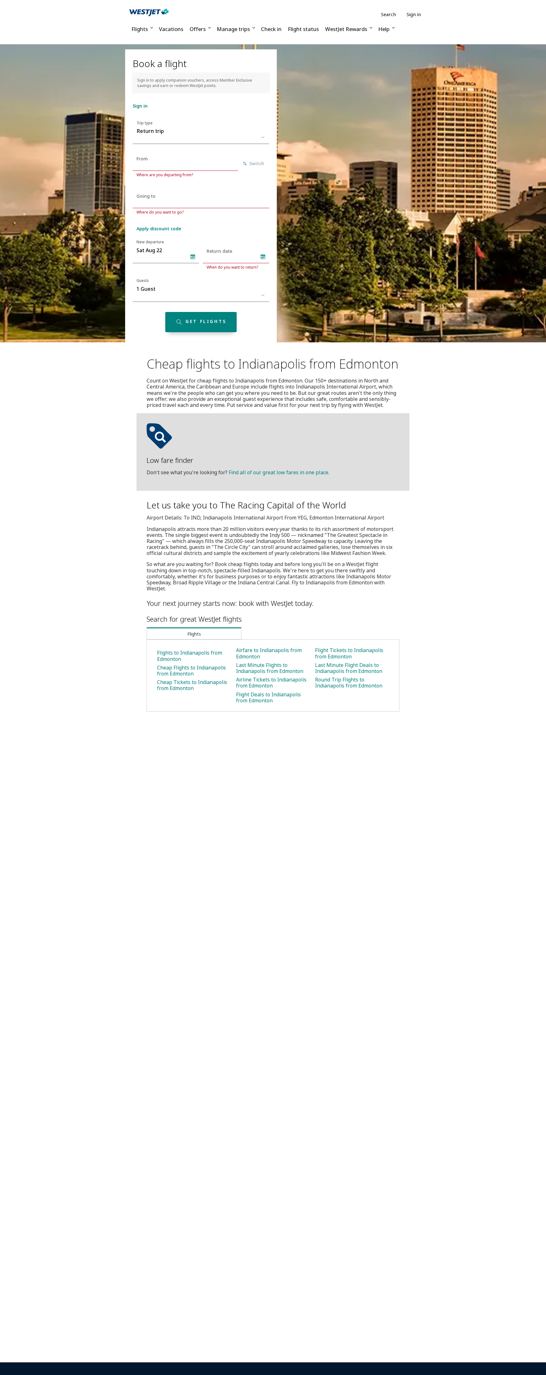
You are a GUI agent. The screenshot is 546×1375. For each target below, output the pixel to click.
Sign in (414, 14)
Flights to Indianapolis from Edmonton (189, 655)
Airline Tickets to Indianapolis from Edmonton (271, 682)
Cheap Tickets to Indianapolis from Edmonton (192, 685)
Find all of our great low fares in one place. (279, 472)
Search (388, 14)
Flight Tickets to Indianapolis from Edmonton (349, 653)
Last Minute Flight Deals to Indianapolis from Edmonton (348, 668)
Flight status (303, 29)
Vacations (171, 29)
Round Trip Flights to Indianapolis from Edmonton (348, 682)
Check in (271, 29)
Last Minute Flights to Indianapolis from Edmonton (269, 668)
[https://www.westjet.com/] (149, 12)
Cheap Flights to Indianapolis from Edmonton (191, 670)
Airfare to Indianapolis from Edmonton (269, 653)
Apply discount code (158, 229)
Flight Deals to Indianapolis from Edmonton (268, 697)
